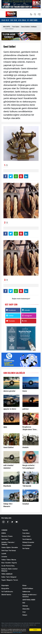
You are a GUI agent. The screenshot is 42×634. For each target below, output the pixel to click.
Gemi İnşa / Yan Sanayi (8, 550)
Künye (24, 585)
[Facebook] (8, 522)
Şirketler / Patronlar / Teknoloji (8, 543)
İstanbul (25, 504)
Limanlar (4, 556)
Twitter (10, 316)
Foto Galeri (15, 26)
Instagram (28, 316)
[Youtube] (17, 522)
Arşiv (24, 612)
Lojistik (3, 553)
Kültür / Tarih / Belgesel (8, 577)
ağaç (5, 427)
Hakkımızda (26, 591)
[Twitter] (12, 522)
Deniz (24, 391)
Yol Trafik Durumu (7, 591)
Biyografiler (5, 588)
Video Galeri (26, 536)
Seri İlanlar (25, 548)
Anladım (35, 629)
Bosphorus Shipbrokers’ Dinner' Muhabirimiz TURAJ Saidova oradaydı (30, 428)
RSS (25, 321)
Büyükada (7, 486)
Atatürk (25, 447)
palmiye (25, 409)
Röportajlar (5, 585)
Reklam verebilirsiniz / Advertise (29, 595)
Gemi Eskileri (8, 447)
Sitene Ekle (25, 609)
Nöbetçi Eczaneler (28, 542)
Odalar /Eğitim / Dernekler (9, 547)
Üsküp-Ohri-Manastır (8, 505)
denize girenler (9, 391)
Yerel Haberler (27, 539)
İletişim (24, 615)
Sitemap (25, 606)
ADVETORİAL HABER (28, 600)
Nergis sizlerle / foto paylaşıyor (28, 466)
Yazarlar (25, 530)
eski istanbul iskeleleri (8, 466)
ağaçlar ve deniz (9, 409)
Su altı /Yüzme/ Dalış (7, 566)
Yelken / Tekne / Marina (8, 559)
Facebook (12, 310)
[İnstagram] (3, 522)
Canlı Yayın (4, 539)
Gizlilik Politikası (27, 588)
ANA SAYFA (6, 26)
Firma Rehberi (27, 545)
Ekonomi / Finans (7, 536)
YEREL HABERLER (6, 574)
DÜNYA (3, 533)
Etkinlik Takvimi (6, 594)
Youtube (12, 321)
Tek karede (26, 486)
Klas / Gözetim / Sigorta (9, 563)
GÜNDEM (4, 530)
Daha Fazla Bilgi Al (17, 632)
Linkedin (27, 310)
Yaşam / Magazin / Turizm (9, 580)
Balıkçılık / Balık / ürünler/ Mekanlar (9, 570)
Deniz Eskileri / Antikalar (29, 26)
